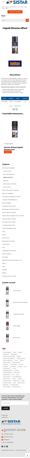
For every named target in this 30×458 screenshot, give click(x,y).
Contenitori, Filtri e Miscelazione (9, 199)
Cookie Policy (4, 417)
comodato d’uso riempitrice (9, 358)
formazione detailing (8, 370)
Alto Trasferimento (7, 352)
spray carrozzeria (14, 384)
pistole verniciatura (17, 376)
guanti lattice (17, 372)
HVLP (13, 374)
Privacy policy (4, 415)
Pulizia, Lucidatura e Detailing (9, 218)
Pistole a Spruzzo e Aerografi (9, 212)
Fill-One (14, 368)
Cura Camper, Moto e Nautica (9, 222)
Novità (3, 231)
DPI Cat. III (21, 364)
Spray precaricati (7, 171)
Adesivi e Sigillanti (6, 203)
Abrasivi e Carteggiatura (7, 193)
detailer (21, 360)
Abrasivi (4, 234)
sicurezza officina (7, 382)
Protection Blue (6, 378)
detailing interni (16, 362)
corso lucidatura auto (8, 360)
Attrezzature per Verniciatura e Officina (11, 196)
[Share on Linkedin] (16, 109)
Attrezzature (5, 257)
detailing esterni (6, 362)
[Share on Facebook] (13, 109)
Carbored (20, 352)
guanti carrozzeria (7, 372)
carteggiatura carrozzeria (9, 356)
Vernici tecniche (6, 187)
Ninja (17, 374)
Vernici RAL (5, 180)
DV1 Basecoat (5, 366)
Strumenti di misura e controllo (9, 276)
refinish (20, 378)
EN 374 (25, 366)
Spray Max (4, 269)
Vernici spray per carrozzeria (9, 183)
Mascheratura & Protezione (8, 241)
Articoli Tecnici (5, 238)
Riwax (3, 266)
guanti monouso (6, 374)
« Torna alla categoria (15, 11)
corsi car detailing (21, 358)
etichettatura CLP (6, 368)
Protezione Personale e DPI (8, 225)
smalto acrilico (21, 382)
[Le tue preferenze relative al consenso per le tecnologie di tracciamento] (27, 455)
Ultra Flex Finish (6, 386)
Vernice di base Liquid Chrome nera (13, 148)
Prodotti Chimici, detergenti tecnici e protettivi (13, 215)
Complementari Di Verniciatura (9, 250)
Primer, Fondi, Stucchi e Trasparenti (10, 190)
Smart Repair (5, 384)
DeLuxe (16, 360)
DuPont (3, 263)
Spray (3, 247)
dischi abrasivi (13, 364)
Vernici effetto (20, 6)
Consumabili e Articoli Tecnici (9, 206)
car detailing (6, 354)
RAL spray (14, 378)
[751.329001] (15, 129)
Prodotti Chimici (6, 244)
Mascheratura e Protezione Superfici (10, 209)
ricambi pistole (16, 380)
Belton (14, 352)
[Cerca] (27, 20)
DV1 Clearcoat (13, 366)
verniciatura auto (16, 386)
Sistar (14, 382)
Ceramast (19, 356)
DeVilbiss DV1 (5, 364)
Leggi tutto (7, 151)
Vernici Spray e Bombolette (11, 6)
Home (3, 6)
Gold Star (16, 370)
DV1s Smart (20, 366)
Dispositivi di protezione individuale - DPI (11, 260)
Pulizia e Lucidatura (6, 253)
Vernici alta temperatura (8, 174)
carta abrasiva (14, 354)
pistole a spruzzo (7, 376)
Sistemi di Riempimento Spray (9, 228)
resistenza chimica (7, 380)
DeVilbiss (4, 273)
